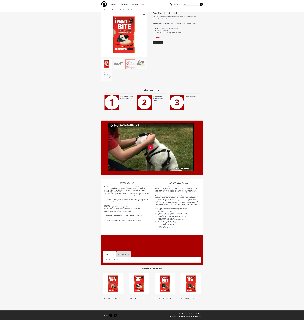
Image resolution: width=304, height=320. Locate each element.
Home (105, 10)
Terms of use (197, 314)
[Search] (201, 4)
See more (157, 37)
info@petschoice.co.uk (187, 317)
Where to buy (158, 43)
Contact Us (180, 314)
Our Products (113, 10)
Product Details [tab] (123, 254)
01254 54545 (198, 317)
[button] (116, 4)
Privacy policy (188, 314)
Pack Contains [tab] (109, 254)
